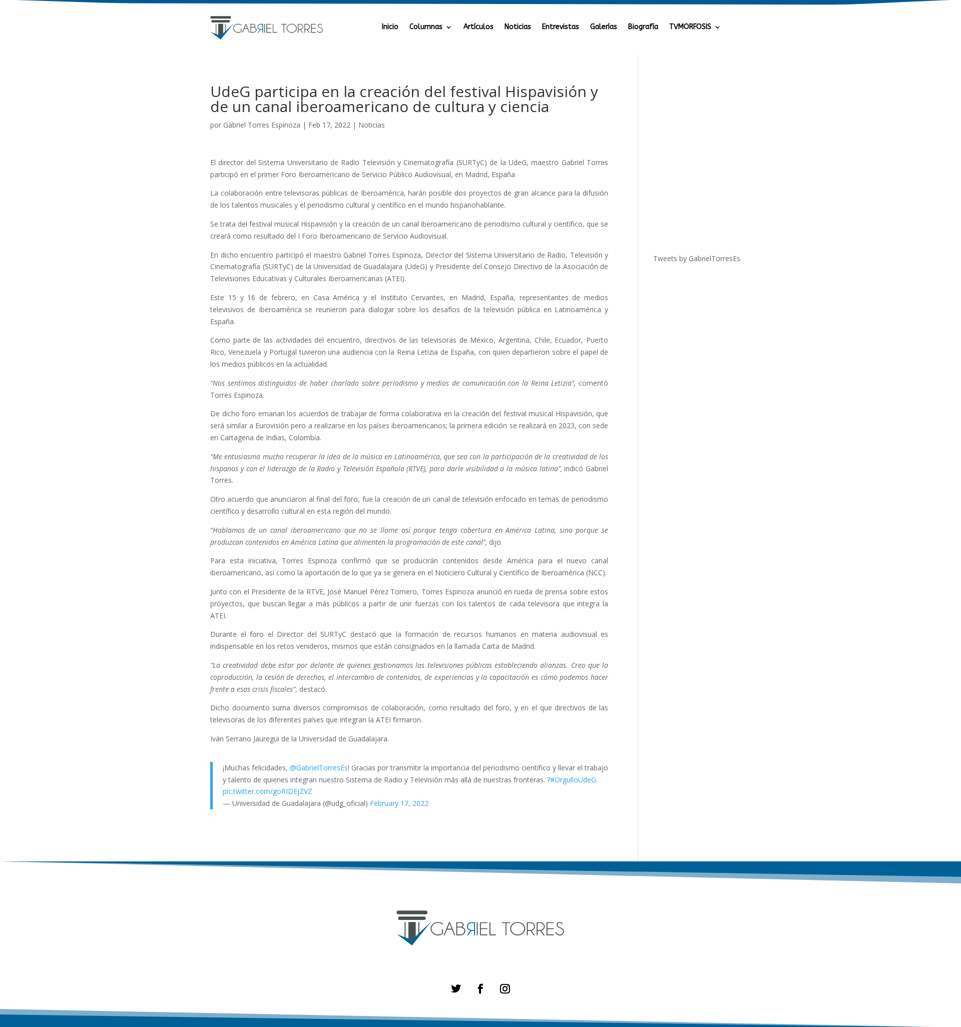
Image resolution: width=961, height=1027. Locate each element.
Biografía (643, 27)
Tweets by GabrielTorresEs (696, 258)
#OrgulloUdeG (573, 779)
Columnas (425, 27)
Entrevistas (560, 27)
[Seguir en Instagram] (505, 988)
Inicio (390, 27)
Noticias (518, 27)
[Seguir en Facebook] (480, 988)
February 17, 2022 (399, 803)
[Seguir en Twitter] (456, 988)
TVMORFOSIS (690, 27)
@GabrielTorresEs (319, 767)
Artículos (478, 27)
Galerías (603, 27)
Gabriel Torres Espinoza (261, 125)
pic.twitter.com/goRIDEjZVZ (267, 791)
